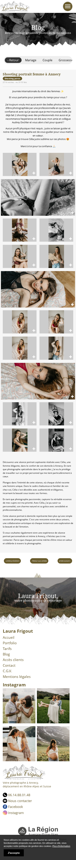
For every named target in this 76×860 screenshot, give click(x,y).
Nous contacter (20, 801)
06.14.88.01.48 (19, 795)
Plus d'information (61, 846)
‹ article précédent (12, 561)
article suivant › (65, 561)
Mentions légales (17, 676)
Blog (6, 654)
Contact (9, 665)
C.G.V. (7, 671)
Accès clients (13, 659)
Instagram (16, 813)
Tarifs (7, 648)
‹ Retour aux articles (39, 561)
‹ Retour (13, 60)
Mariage (30, 60)
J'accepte (14, 852)
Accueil (8, 637)
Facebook (15, 806)
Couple (47, 60)
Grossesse (66, 60)
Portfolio (10, 643)
